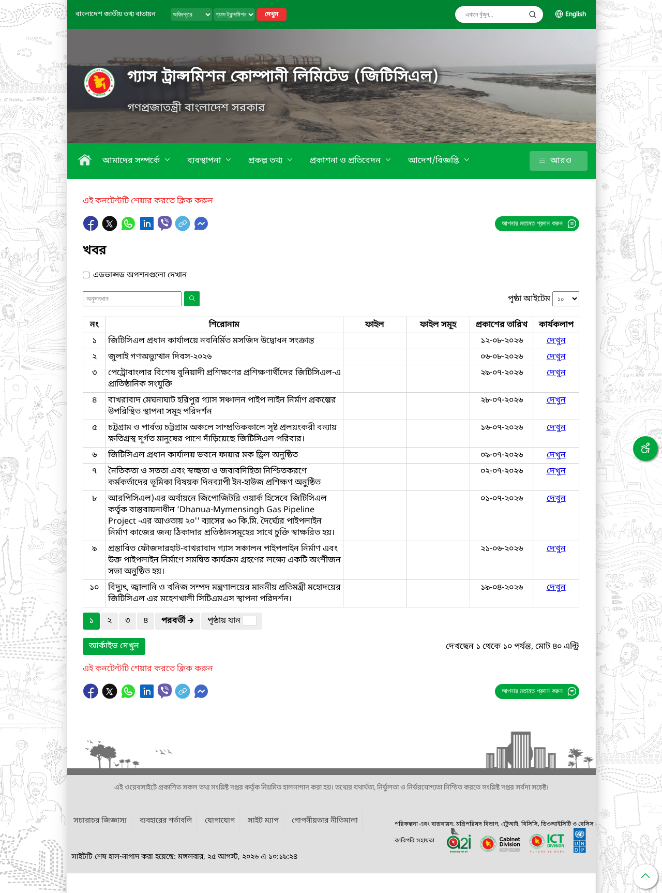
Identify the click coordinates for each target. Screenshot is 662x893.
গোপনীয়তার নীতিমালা (325, 821)
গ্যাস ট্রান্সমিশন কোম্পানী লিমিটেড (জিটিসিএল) (283, 77)
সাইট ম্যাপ (263, 821)
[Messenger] (201, 228)
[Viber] (164, 223)
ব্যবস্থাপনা (205, 161)
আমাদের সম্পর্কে (132, 161)
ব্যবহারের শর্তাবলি (166, 821)
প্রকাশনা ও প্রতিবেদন (346, 161)
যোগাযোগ (220, 821)
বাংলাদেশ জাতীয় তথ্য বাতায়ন (116, 14)
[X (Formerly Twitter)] (110, 228)
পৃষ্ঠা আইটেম (529, 299)
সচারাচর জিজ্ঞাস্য (100, 821)
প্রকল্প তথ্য (266, 161)
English (575, 14)
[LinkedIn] (148, 228)
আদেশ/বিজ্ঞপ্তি (434, 161)
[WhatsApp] (129, 228)
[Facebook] (92, 228)
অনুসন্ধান (532, 14)
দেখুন (271, 14)
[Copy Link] (183, 228)
